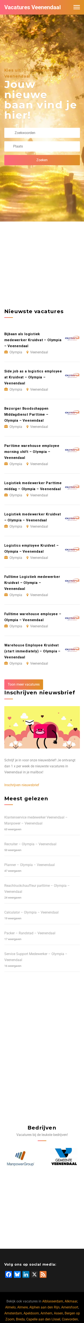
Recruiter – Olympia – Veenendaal (30, 844)
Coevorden (70, 1319)
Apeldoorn (31, 1313)
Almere (22, 1307)
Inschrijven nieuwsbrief (21, 785)
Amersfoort (69, 1307)
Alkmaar (71, 1301)
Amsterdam (13, 1313)
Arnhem (46, 1313)
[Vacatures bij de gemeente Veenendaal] (20, 1159)
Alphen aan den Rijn (44, 1307)
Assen (58, 1313)
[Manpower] (64, 1159)
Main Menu (76, 7)
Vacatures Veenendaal (32, 7)
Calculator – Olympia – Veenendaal (31, 912)
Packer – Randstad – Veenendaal (29, 933)
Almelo (10, 1307)
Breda (20, 1319)
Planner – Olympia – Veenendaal (29, 865)
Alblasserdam (52, 1301)
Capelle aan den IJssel (43, 1319)
